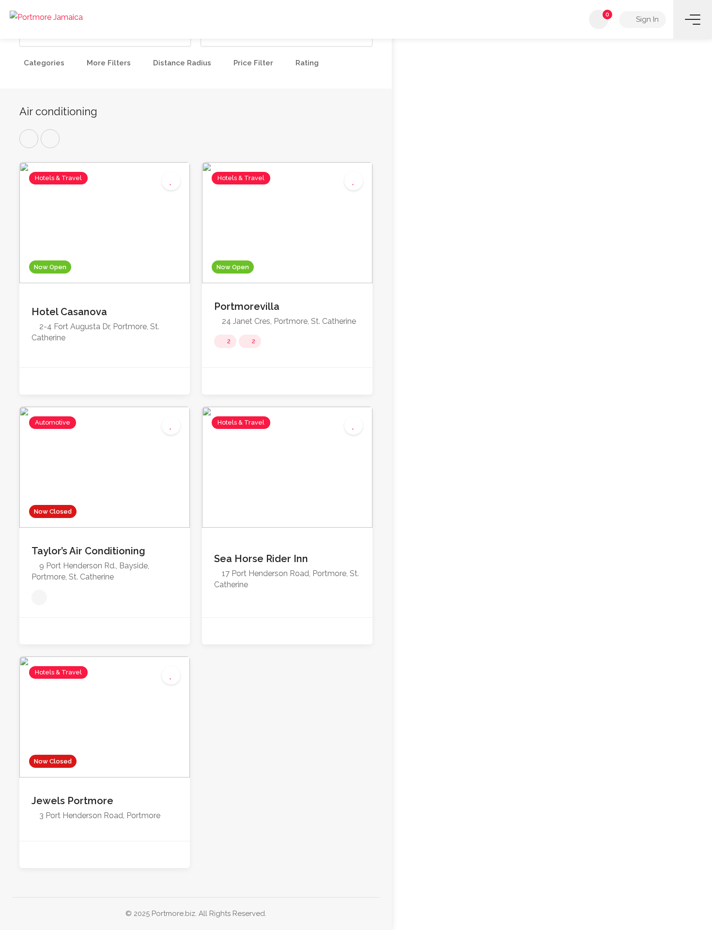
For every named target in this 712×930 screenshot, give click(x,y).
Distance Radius (182, 63)
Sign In (646, 19)
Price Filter (253, 63)
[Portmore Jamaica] (46, 16)
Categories (44, 63)
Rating (307, 63)
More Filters (109, 63)
